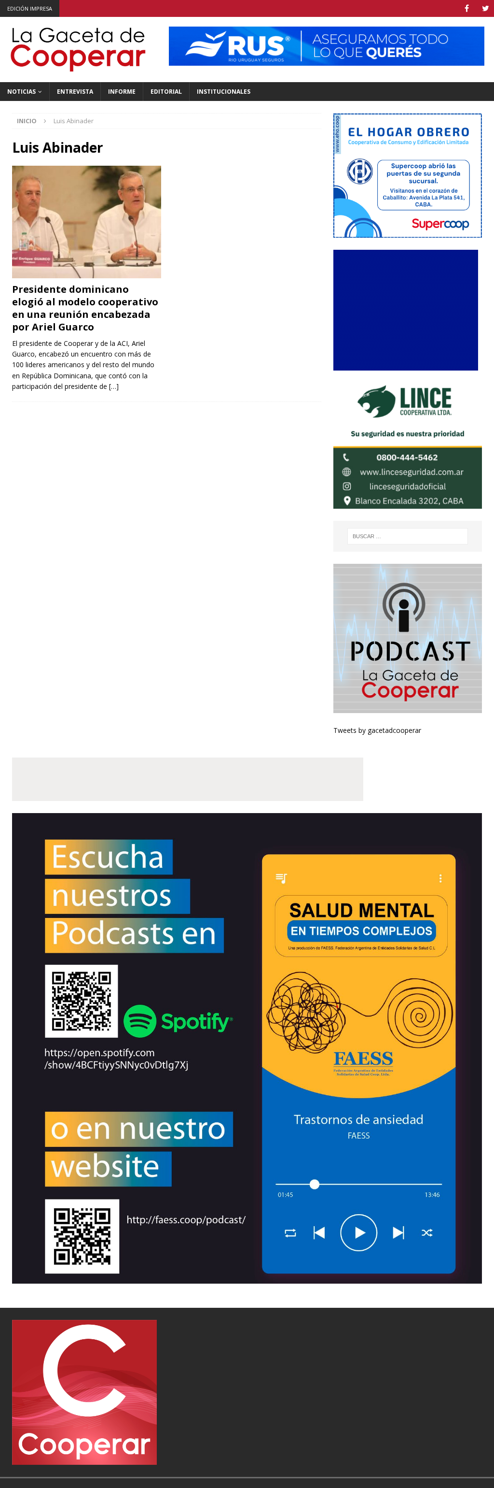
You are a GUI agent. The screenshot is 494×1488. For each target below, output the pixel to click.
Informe (122, 91)
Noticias (21, 91)
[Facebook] (466, 8)
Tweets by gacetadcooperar (377, 730)
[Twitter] (485, 8)
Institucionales (223, 91)
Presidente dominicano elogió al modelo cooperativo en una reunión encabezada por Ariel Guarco (85, 308)
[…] (114, 386)
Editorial (166, 91)
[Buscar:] (408, 536)
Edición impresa (29, 8)
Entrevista (75, 91)
